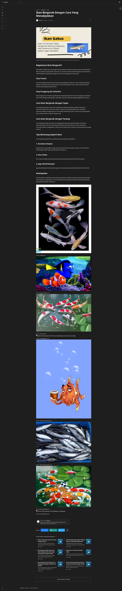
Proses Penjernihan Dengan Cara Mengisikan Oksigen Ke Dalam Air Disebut (47, 564)
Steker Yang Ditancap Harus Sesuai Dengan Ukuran (47, 540)
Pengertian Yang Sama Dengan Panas (74, 551)
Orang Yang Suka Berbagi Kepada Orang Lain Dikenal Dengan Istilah (75, 563)
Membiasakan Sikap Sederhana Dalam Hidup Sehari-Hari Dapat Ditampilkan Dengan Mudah (46, 552)
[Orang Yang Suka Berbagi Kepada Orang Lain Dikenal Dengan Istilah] (88, 564)
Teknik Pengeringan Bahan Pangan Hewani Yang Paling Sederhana (75, 540)
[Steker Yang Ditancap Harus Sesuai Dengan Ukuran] (60, 541)
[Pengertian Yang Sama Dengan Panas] (88, 552)
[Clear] (40, 2)
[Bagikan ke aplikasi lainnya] (67, 530)
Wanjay (6, 2)
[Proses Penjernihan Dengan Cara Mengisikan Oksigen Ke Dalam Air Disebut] (60, 564)
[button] (119, 2)
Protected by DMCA (33, 588)
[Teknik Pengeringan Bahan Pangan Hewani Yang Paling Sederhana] (88, 541)
